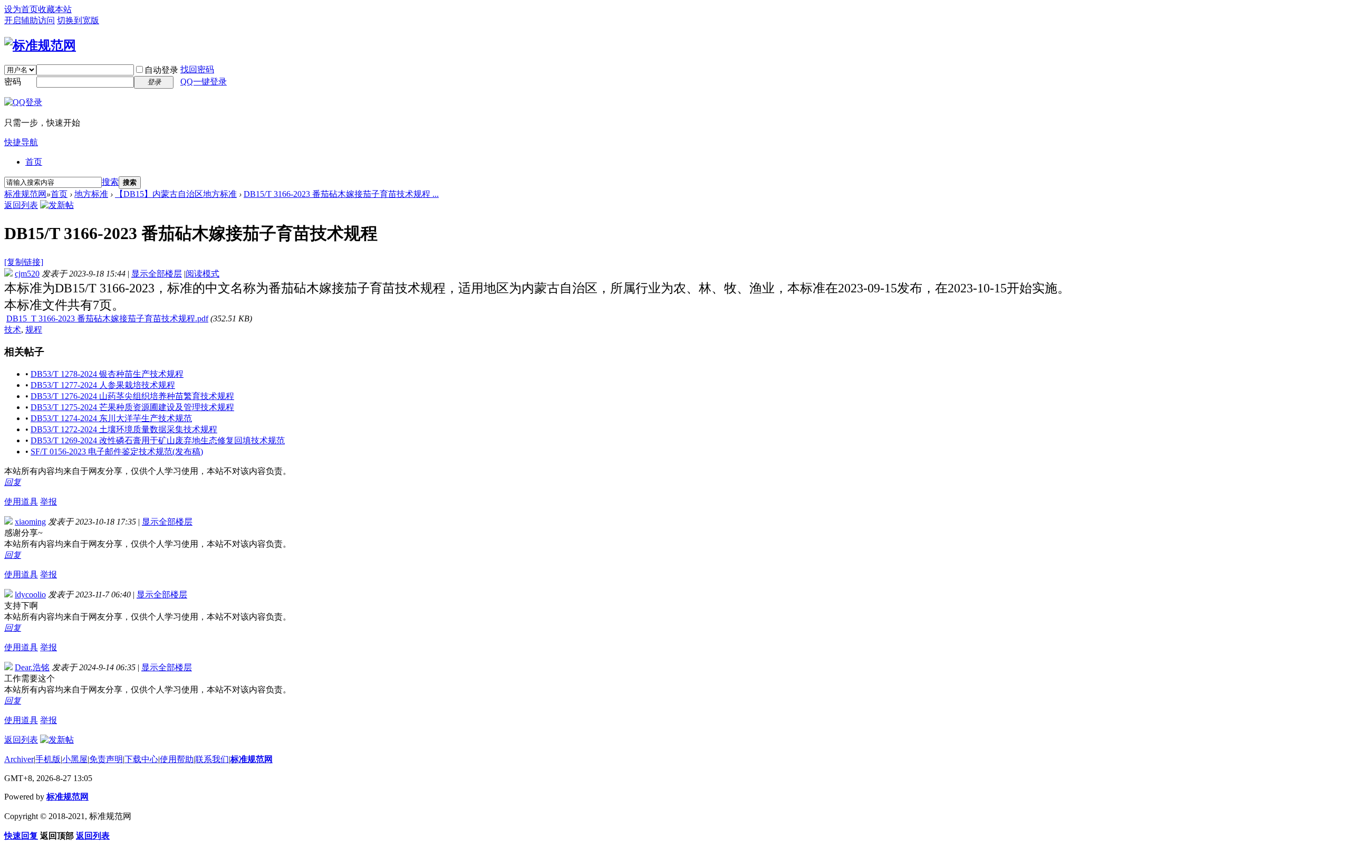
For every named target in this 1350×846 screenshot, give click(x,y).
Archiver (19, 759)
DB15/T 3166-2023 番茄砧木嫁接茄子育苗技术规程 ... (341, 193)
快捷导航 (21, 142)
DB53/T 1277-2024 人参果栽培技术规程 (103, 385)
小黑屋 (75, 759)
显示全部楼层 (156, 273)
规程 (33, 329)
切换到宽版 (78, 20)
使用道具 (21, 501)
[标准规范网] (40, 45)
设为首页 (21, 9)
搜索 (110, 181)
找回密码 (197, 69)
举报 (48, 501)
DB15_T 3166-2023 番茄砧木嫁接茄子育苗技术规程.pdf (107, 318)
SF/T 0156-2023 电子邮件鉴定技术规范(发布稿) (117, 451)
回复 (12, 482)
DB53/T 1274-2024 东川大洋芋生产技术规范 (111, 418)
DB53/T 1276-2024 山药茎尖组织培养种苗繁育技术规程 (132, 396)
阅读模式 (202, 273)
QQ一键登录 (203, 81)
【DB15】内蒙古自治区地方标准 (176, 193)
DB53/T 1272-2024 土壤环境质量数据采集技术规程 (124, 429)
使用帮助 (177, 759)
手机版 (48, 759)
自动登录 (161, 69)
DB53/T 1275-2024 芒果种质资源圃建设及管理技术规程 (132, 407)
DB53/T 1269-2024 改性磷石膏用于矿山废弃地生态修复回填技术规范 (158, 440)
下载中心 (141, 759)
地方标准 (91, 193)
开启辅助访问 (29, 20)
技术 (12, 329)
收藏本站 (55, 9)
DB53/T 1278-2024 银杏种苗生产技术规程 (107, 373)
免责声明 (106, 759)
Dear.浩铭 (32, 667)
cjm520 (27, 273)
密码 (12, 81)
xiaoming (30, 521)
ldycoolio (30, 594)
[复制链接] (23, 262)
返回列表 (21, 205)
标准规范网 (25, 193)
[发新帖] (57, 205)
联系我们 (212, 759)
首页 (33, 161)
